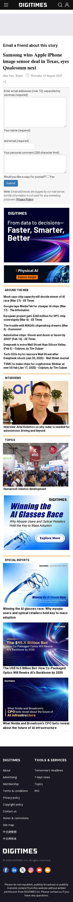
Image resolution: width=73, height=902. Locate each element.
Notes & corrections (16, 818)
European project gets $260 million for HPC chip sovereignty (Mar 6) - (34, 317)
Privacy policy (11, 797)
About (7, 770)
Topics (10, 440)
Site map (8, 825)
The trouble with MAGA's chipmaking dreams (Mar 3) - (36, 327)
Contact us (10, 811)
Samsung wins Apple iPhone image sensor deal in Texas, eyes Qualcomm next (36, 61)
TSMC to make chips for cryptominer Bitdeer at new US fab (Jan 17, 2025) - (35, 365)
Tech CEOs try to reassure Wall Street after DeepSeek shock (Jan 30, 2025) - (36, 356)
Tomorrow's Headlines (48, 770)
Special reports (17, 560)
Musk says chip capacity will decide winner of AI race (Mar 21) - (34, 298)
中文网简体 (10, 838)
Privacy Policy (25, 199)
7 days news (42, 777)
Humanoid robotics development (25, 488)
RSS (36, 791)
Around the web (16, 290)
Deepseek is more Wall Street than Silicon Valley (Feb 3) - (35, 346)
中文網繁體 (10, 832)
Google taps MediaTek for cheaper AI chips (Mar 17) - (35, 308)
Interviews (13, 378)
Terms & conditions (15, 791)
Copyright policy (13, 804)
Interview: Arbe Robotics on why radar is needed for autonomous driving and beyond (37, 428)
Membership (11, 784)
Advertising (10, 777)
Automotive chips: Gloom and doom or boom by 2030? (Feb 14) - (34, 337)
